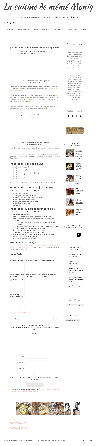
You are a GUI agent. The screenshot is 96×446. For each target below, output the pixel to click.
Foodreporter (28, 247)
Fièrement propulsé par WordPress (15, 440)
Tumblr (32, 245)
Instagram (20, 245)
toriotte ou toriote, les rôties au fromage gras (78, 167)
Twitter (26, 245)
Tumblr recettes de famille (43, 245)
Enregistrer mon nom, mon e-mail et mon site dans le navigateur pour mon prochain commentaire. (35, 378)
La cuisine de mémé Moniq (48, 6)
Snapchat (12, 247)
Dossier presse (72, 29)
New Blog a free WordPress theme (41, 440)
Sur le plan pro (58, 29)
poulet (31, 312)
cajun (14, 312)
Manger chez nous (23, 29)
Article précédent (15, 319)
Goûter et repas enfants (41, 29)
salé (41, 44)
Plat (33, 44)
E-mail (21, 362)
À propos (10, 29)
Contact (84, 29)
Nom (22, 357)
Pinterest (55, 245)
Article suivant (55, 319)
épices (18, 312)
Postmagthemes (60, 440)
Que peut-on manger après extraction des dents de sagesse (79, 154)
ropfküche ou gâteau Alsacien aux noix (79, 212)
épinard (23, 312)
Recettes (37, 44)
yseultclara (72, 268)
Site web (21, 368)
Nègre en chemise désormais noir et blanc (79, 201)
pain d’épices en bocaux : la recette (79, 191)
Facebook (12, 245)
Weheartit (20, 247)
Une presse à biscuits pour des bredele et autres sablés (79, 179)
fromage (27, 312)
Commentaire (34, 333)
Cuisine (29, 44)
